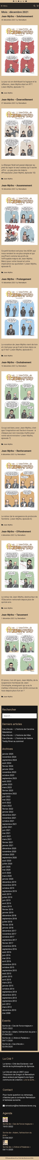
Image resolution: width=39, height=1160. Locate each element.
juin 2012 (6, 1004)
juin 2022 (6, 796)
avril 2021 (6, 836)
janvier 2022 (7, 812)
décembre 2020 (9, 848)
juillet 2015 (7, 976)
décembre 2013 (9, 995)
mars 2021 (7, 839)
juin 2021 (6, 830)
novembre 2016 (9, 946)
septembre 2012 (9, 1001)
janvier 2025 (7, 754)
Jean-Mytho (8, 93)
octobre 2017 (8, 937)
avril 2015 (6, 980)
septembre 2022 (9, 793)
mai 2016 (6, 958)
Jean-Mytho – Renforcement (16, 451)
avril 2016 (6, 961)
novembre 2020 (9, 851)
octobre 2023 (8, 775)
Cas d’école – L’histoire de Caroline (18, 729)
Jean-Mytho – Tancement (14, 615)
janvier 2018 (7, 928)
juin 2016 (6, 955)
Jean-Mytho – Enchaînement (16, 362)
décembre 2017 (9, 931)
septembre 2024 (9, 760)
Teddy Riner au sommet (13, 741)
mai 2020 (6, 870)
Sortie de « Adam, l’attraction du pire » (19, 1032)
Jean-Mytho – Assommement (16, 185)
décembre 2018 (9, 915)
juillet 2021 (7, 827)
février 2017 (7, 943)
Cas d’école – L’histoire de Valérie (17, 738)
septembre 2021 (9, 824)
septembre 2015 (9, 970)
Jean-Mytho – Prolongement (16, 279)
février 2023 (7, 790)
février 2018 (7, 925)
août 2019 (6, 894)
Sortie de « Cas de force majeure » (17, 1026)
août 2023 (6, 781)
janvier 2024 (7, 769)
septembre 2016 (9, 949)
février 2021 (7, 842)
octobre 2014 (8, 989)
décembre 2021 (9, 815)
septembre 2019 (9, 891)
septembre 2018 (9, 918)
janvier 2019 (7, 912)
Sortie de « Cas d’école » (13, 1044)
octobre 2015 (8, 967)
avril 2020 (6, 873)
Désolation (7, 732)
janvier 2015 (7, 986)
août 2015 (6, 973)
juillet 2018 (7, 922)
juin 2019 (6, 900)
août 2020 (6, 861)
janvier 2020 (7, 879)
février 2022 (7, 809)
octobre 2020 (8, 854)
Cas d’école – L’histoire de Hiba (16, 735)
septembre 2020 (9, 857)
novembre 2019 (9, 885)
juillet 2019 (7, 897)
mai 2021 (6, 833)
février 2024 (7, 766)
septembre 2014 (9, 992)
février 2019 (7, 909)
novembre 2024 (9, 757)
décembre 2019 (9, 882)
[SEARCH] (34, 6)
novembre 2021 (9, 818)
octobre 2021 (8, 821)
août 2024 (6, 763)
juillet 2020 (7, 864)
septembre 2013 (9, 998)
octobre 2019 (8, 888)
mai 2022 (6, 800)
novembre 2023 (9, 772)
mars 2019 (7, 906)
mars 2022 (7, 806)
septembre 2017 (9, 940)
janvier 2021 (7, 845)
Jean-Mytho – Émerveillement (17, 99)
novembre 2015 (9, 964)
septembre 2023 (9, 778)
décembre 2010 (9, 1010)
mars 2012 (7, 1007)
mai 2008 (6, 1013)
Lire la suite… (29, 1080)
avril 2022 (6, 803)
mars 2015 (7, 982)
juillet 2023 (7, 784)
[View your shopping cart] (37, 6)
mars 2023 (7, 787)
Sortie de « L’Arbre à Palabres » (16, 1038)
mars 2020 (7, 876)
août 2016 (6, 952)
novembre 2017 (9, 934)
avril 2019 (6, 903)
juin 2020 (6, 867)
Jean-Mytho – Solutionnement (17, 16)
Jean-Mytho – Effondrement (16, 531)
